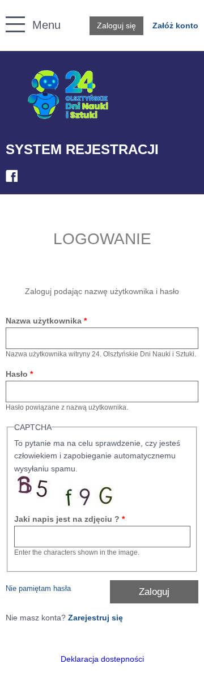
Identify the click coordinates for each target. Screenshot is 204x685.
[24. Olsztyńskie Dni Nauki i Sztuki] (68, 95)
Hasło (19, 373)
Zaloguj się (116, 25)
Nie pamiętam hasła (38, 589)
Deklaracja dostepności (102, 658)
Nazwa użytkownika (46, 320)
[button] (9, 11)
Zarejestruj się (95, 617)
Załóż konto (175, 25)
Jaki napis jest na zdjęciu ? (69, 519)
